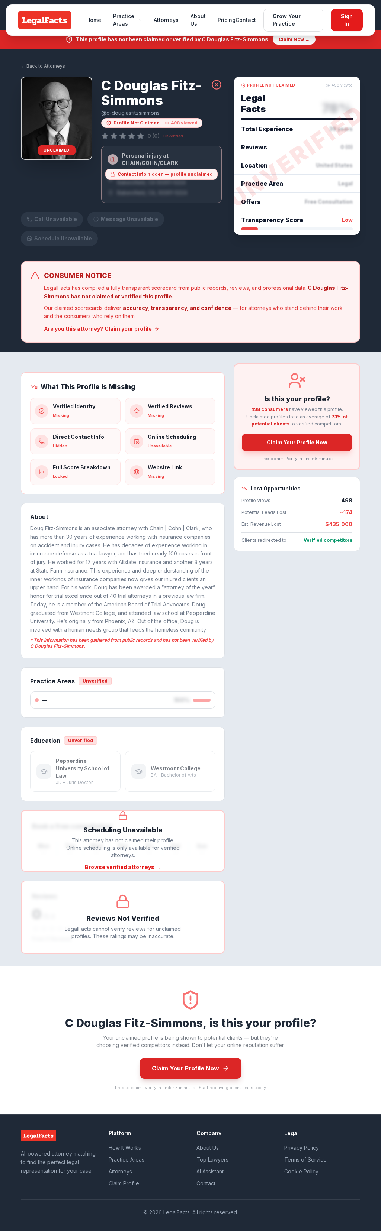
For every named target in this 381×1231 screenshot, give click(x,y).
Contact (246, 20)
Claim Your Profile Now (297, 442)
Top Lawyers (212, 1159)
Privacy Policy (301, 1147)
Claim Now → (294, 39)
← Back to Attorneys (43, 66)
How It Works (125, 1147)
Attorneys (166, 20)
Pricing (227, 20)
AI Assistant (210, 1171)
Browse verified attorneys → (123, 867)
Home (93, 20)
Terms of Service (305, 1159)
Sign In (347, 20)
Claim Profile (124, 1183)
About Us (198, 20)
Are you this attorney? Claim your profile (98, 328)
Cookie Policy (301, 1171)
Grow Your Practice (287, 20)
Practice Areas (123, 20)
